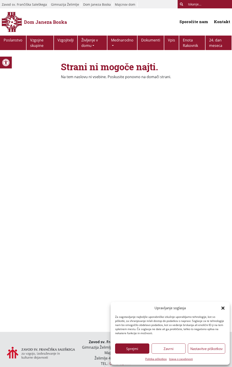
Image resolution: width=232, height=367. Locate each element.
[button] (223, 308)
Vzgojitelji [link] (66, 40)
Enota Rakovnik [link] (190, 43)
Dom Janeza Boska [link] (97, 4)
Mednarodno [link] (122, 40)
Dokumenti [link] (150, 40)
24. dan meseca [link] (215, 43)
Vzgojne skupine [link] (37, 43)
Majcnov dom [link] (125, 4)
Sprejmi (132, 348)
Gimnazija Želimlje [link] (65, 4)
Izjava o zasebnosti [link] (181, 359)
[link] (6, 62)
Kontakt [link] (222, 21)
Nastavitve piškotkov (206, 348)
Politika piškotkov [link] (156, 359)
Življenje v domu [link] (89, 43)
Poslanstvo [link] (13, 40)
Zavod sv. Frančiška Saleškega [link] (24, 4)
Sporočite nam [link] (193, 21)
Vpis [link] (171, 40)
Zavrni (169, 348)
